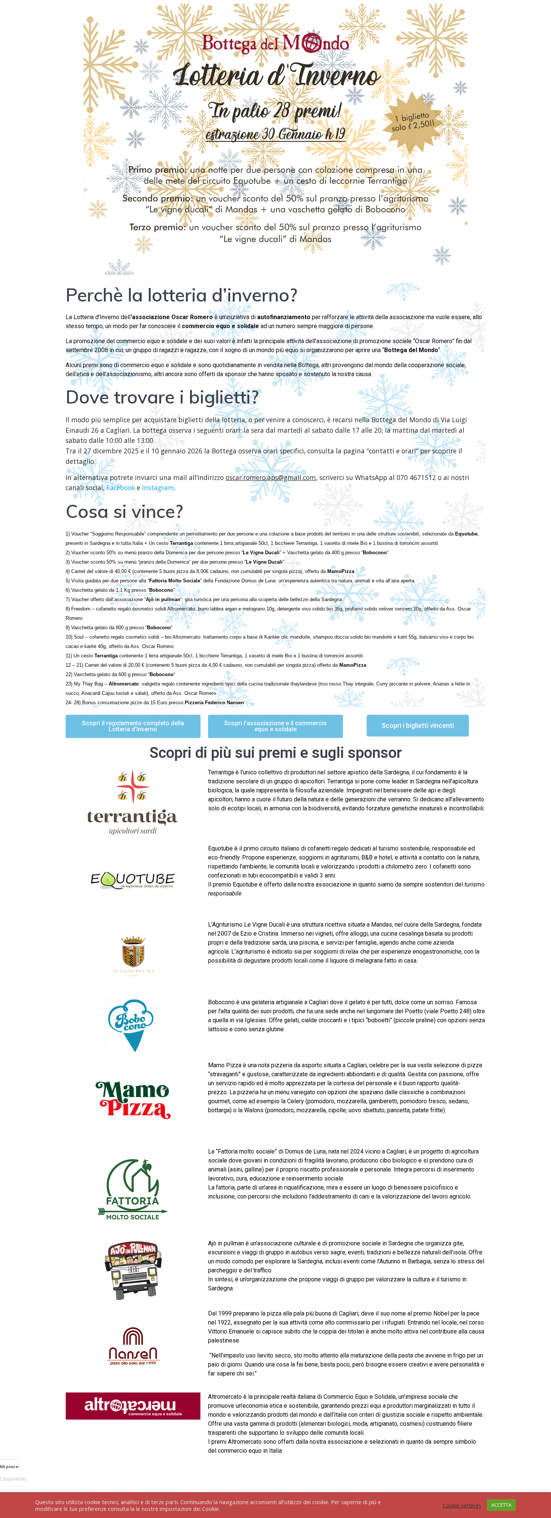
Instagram (158, 487)
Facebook (120, 487)
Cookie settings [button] (462, 1505)
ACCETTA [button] (501, 1505)
